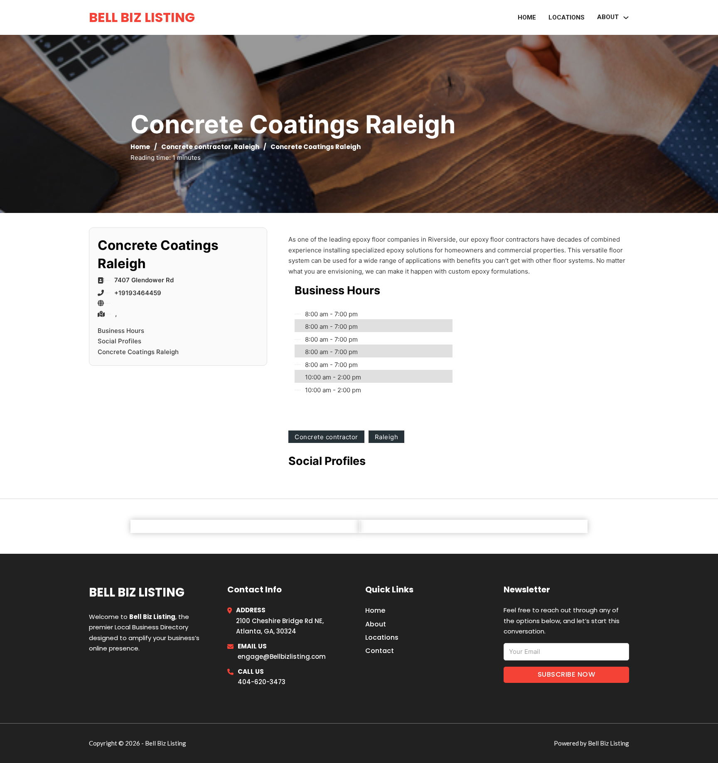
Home (527, 17)
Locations (566, 17)
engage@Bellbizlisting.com (282, 656)
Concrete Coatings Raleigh (138, 352)
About (375, 624)
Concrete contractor (196, 146)
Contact (379, 650)
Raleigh (246, 146)
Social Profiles (119, 341)
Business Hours (121, 331)
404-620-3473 (261, 681)
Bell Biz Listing (142, 17)
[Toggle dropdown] (626, 18)
